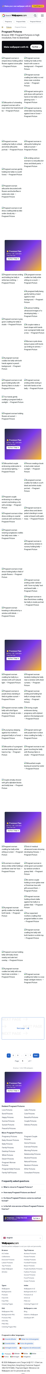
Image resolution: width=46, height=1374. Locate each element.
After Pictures (29, 1169)
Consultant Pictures (31, 1173)
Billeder (17, 1354)
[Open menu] (42, 15)
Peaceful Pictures (9, 1128)
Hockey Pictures (30, 1260)
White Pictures (7, 1155)
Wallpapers (6, 1289)
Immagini (16, 1357)
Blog (25, 1311)
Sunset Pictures (8, 1125)
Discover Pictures (8, 1260)
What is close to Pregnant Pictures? (18, 1187)
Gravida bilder (10, 1343)
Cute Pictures (29, 1114)
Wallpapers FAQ (7, 1311)
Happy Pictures (8, 1117)
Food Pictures (29, 1278)
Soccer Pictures (29, 1275)
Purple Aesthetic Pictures (33, 1269)
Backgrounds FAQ (8, 1315)
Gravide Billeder (10, 1339)
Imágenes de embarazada (31, 1348)
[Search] (35, 15)
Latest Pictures (7, 1263)
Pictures (9, 27)
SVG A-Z (27, 1298)
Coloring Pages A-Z (31, 1304)
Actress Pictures (30, 1253)
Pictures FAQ (6, 1318)
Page (17, 1061)
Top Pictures (6, 1266)
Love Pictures (7, 1110)
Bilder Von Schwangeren (30, 1339)
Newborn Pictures (31, 1165)
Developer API (29, 1318)
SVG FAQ (5, 1321)
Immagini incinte (11, 1348)
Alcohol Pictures (30, 1158)
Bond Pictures (7, 1114)
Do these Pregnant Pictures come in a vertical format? (21, 1199)
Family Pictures (8, 1148)
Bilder (26, 1354)
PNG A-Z (27, 1301)
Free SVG (5, 1298)
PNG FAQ (5, 1324)
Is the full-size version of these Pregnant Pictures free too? (23, 1207)
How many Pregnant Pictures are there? (20, 1192)
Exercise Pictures (31, 1147)
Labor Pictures (29, 1110)
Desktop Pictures (8, 1151)
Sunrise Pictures (8, 1121)
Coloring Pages (7, 1304)
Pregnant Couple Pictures (30, 1137)
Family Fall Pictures (9, 1173)
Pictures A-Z (28, 1295)
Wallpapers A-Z (29, 1289)
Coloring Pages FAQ (9, 1327)
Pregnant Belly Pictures (11, 1169)
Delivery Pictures (30, 1125)
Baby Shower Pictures (10, 1140)
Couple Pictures (30, 1121)
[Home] (2, 27)
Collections (6, 1257)
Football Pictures (30, 1263)
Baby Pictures (7, 1144)
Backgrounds (6, 1292)
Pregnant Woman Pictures (9, 1164)
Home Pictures (30, 1143)
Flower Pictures (29, 1257)
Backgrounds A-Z (30, 1292)
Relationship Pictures (32, 1154)
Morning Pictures (30, 1150)
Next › (36, 1055)
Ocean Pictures (29, 1281)
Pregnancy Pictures (9, 1136)
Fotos (6, 1357)
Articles (4, 1272)
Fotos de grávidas (26, 1343)
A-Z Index (5, 1253)
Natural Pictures (30, 1162)
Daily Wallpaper (7, 1269)
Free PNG (5, 1301)
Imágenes (27, 1357)
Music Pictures (29, 1266)
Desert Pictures (8, 1159)
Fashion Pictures (30, 1272)
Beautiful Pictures (31, 1117)
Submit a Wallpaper (31, 1315)
